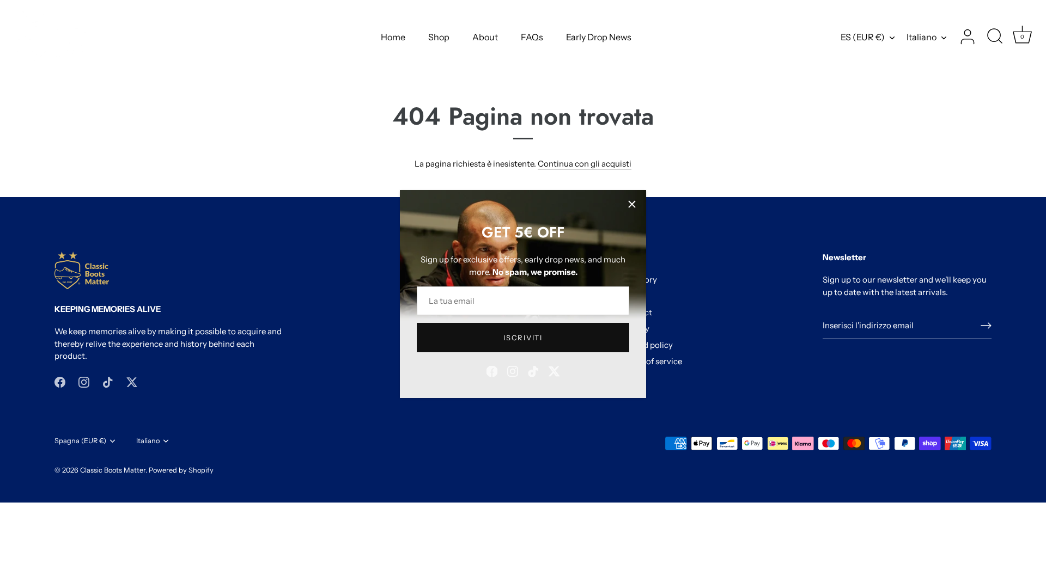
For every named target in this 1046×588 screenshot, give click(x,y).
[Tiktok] (533, 370)
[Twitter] (554, 370)
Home (393, 37)
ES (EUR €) (863, 37)
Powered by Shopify (181, 470)
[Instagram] (512, 370)
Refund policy (647, 345)
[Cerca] (995, 37)
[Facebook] (491, 370)
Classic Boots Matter (112, 470)
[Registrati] (986, 325)
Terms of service (651, 361)
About (485, 37)
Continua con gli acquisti (584, 163)
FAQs (532, 37)
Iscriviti (522, 337)
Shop (438, 37)
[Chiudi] (632, 204)
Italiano (921, 37)
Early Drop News (598, 37)
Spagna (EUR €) (80, 441)
